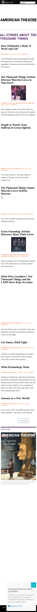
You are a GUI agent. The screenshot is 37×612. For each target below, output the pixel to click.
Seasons (13, 372)
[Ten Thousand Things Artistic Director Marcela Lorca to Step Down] (18, 92)
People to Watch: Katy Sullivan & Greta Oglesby (16, 126)
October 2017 (5, 255)
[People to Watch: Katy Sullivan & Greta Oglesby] (18, 148)
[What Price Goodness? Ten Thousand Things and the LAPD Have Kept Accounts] (18, 302)
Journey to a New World (15, 398)
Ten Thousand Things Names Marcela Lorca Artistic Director (18, 190)
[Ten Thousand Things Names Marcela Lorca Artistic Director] (8, 203)
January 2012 (5, 403)
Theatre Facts (16, 348)
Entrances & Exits (7, 103)
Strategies (14, 403)
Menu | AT (9, 2)
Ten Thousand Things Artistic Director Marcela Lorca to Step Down (18, 79)
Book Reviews (5, 323)
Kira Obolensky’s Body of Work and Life (16, 47)
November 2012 (6, 348)
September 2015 (16, 323)
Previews (13, 255)
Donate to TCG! (16, 606)
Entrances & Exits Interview (24, 103)
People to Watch (6, 168)
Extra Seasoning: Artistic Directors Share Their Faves (17, 233)
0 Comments (24, 54)
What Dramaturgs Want (15, 367)
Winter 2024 (17, 168)
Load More (23, 421)
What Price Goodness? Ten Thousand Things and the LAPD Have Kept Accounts (17, 279)
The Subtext (5, 54)
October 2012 (5, 372)
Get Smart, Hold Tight (14, 342)
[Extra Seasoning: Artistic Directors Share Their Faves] (18, 244)
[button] (3, 2)
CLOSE (33, 585)
